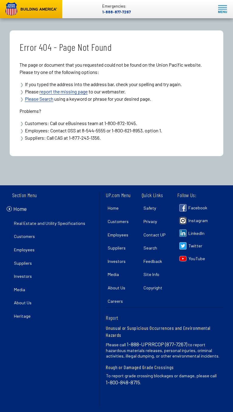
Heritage (22, 316)
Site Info (151, 274)
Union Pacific (31, 9)
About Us (23, 302)
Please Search (39, 99)
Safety (150, 208)
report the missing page (63, 91)
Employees (24, 249)
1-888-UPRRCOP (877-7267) (157, 344)
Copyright (153, 287)
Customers (24, 236)
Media (19, 289)
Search (150, 247)
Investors (23, 276)
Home (20, 208)
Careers (115, 301)
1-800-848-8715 (123, 382)
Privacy (150, 221)
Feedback (153, 261)
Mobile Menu (222, 9)
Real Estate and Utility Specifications (49, 223)
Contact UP (154, 234)
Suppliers (23, 263)
